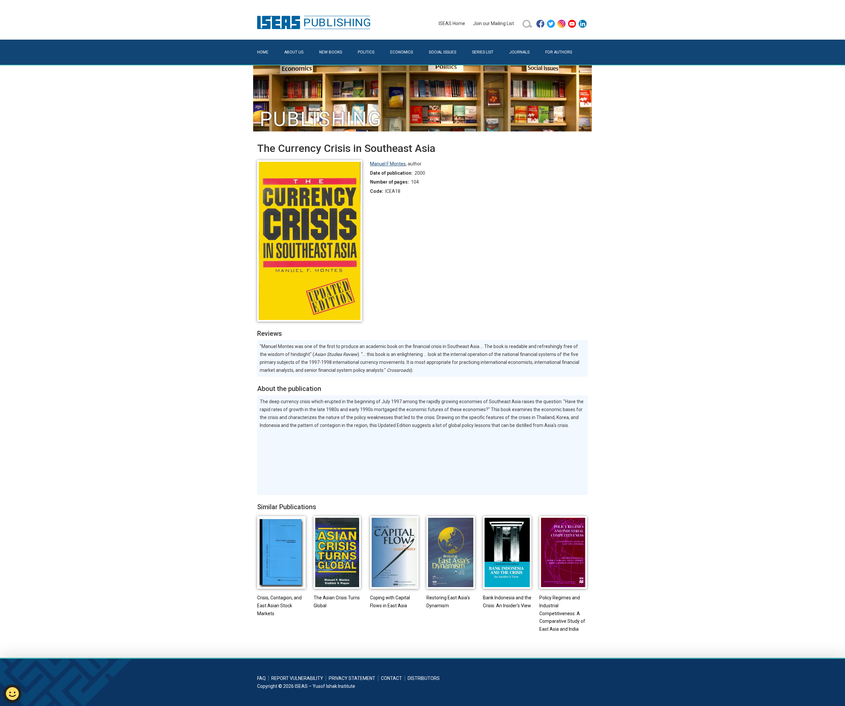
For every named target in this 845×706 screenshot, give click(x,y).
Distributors (424, 678)
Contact (391, 678)
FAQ (261, 678)
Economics (401, 52)
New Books (330, 52)
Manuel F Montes (388, 163)
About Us (293, 52)
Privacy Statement (352, 678)
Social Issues (442, 52)
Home (262, 52)
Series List (482, 52)
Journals (519, 52)
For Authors (558, 52)
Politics (366, 52)
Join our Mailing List (493, 23)
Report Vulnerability (297, 678)
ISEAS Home (452, 23)
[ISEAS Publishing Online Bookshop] (315, 22)
